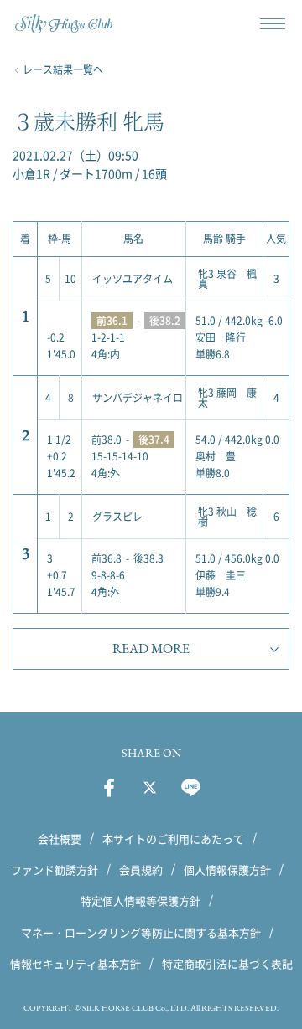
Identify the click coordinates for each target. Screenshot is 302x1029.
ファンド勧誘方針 (54, 869)
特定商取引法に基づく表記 (227, 963)
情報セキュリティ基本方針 (75, 963)
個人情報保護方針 (227, 869)
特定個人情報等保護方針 (140, 900)
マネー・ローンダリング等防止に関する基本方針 (141, 931)
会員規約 (141, 869)
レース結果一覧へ (63, 69)
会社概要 (59, 838)
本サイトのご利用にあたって (173, 838)
